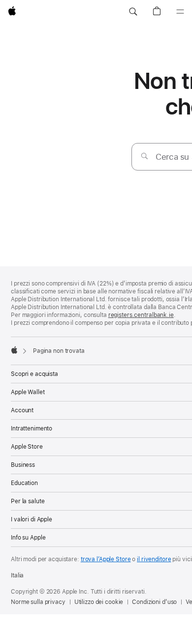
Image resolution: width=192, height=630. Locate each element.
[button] (133, 12)
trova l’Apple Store (106, 559)
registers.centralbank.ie (141, 315)
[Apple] (14, 349)
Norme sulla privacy (38, 602)
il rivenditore (154, 559)
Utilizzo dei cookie (99, 602)
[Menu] (180, 12)
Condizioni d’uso (154, 602)
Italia (17, 575)
